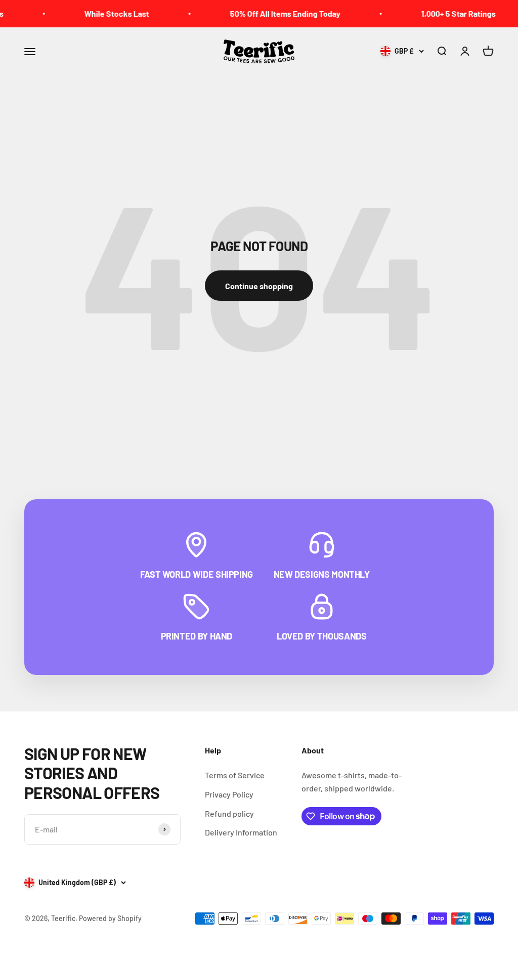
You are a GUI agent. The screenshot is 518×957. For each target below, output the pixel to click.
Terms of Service (235, 775)
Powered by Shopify (110, 918)
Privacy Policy (229, 794)
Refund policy (229, 813)
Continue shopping (259, 286)
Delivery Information (241, 832)
